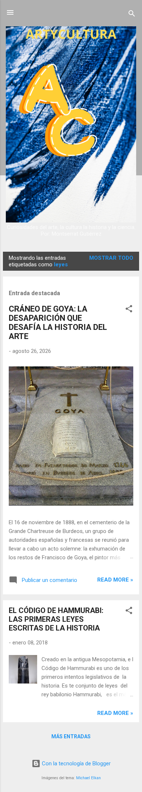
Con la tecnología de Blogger (75, 763)
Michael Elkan (88, 778)
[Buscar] (131, 15)
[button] (129, 310)
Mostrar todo (111, 258)
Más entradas (71, 736)
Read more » (115, 579)
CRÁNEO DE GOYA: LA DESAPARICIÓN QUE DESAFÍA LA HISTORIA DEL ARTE (58, 322)
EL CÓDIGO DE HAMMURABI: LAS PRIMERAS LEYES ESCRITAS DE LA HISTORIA (56, 619)
